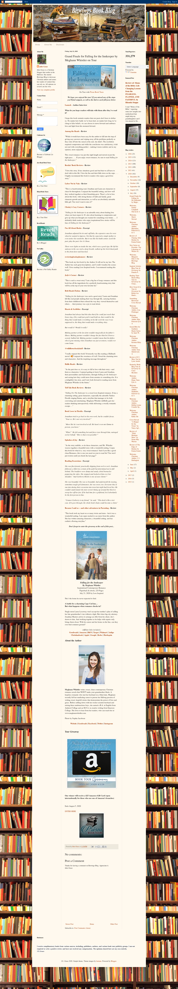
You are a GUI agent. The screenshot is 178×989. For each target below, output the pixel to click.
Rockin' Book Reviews (74, 165)
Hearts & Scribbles (72, 309)
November (134, 180)
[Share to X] (101, 846)
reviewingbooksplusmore (75, 256)
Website (73, 723)
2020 (130, 174)
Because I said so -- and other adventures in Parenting (87, 508)
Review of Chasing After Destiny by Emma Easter (135, 239)
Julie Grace (43, 66)
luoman (98, 961)
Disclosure (60, 44)
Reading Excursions (73, 461)
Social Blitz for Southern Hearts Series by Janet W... (135, 330)
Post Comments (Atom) (82, 928)
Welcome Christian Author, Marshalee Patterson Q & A (134, 227)
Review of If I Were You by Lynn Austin (135, 359)
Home (37, 44)
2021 (130, 170)
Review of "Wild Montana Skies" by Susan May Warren (134, 436)
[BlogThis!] (98, 846)
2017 (130, 475)
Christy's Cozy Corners (74, 207)
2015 (130, 482)
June (132, 464)
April (132, 471)
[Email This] (96, 846)
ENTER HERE (70, 811)
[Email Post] (92, 846)
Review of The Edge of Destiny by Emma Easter (135, 448)
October (133, 183)
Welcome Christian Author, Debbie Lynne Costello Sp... (135, 403)
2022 (130, 167)
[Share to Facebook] (103, 846)
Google (93, 635)
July (131, 193)
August (132, 190)
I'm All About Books (73, 228)
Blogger (113, 961)
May (132, 468)
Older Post (114, 924)
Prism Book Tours (97, 92)
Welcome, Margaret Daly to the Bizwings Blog (134, 258)
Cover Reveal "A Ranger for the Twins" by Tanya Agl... (135, 424)
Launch (68, 105)
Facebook (92, 723)
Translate (133, 72)
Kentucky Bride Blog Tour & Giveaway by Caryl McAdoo (135, 368)
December (134, 176)
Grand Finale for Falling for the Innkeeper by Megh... (135, 199)
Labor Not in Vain (72, 183)
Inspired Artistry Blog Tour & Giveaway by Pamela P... (135, 269)
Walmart (103, 632)
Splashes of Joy (71, 440)
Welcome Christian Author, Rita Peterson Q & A (135, 319)
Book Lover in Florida (74, 411)
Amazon (83, 632)
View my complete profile (46, 90)
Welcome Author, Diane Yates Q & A (135, 379)
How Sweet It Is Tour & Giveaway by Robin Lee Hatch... (135, 291)
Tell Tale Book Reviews (74, 387)
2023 (130, 164)
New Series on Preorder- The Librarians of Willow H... (135, 248)
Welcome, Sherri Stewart (133, 217)
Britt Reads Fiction (72, 290)
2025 (130, 157)
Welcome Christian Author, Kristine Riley (135, 339)
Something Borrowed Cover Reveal (135, 300)
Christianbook (77, 635)
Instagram (108, 723)
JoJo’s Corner (71, 275)
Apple (86, 635)
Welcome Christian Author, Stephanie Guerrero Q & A (134, 390)
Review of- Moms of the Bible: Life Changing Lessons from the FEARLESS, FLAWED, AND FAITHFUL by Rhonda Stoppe (133, 92)
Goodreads (73, 632)
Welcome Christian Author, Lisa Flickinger (135, 309)
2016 (130, 478)
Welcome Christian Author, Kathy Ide (134, 413)
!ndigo (111, 632)
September (134, 186)
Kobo (100, 635)
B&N (90, 632)
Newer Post (69, 924)
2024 (130, 160)
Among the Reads (72, 131)
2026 (130, 154)
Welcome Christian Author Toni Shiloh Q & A (135, 349)
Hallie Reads (70, 364)
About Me (48, 44)
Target (96, 632)
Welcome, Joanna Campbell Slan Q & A (135, 208)
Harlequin (108, 635)
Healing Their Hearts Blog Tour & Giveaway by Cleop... (135, 279)
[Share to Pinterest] (105, 846)
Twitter (100, 723)
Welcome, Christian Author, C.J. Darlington (135, 457)
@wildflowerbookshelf (74, 348)
